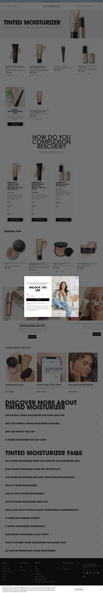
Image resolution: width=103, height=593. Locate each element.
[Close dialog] (77, 278)
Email (27, 293)
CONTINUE (38, 299)
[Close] (100, 589)
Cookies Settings (79, 589)
